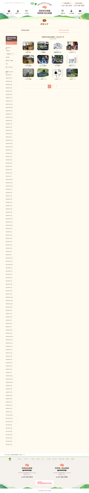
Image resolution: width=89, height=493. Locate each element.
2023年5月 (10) (9, 202)
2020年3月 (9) (9, 326)
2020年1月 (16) (9, 333)
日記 (7, 63)
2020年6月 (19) (9, 316)
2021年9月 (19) (9, 267)
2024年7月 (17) (9, 156)
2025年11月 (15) (9, 104)
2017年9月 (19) (9, 424)
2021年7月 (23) (9, 274)
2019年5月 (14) (9, 359)
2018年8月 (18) (9, 388)
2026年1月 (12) (9, 97)
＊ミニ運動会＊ (43, 52)
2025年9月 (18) (9, 110)
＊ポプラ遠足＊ (57, 65)
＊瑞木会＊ (8, 50)
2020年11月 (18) (9, 300)
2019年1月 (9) (9, 372)
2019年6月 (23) (9, 356)
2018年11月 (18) (9, 379)
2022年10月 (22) (9, 225)
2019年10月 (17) (9, 343)
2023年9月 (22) (9, 189)
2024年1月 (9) (9, 176)
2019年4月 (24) (9, 362)
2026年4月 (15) (9, 87)
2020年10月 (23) (9, 303)
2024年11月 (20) (9, 143)
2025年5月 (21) (9, 123)
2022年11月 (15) (9, 222)
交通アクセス (27, 474)
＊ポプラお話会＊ (28, 65)
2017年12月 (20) (9, 415)
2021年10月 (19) (9, 264)
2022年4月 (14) (9, 244)
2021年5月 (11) (9, 280)
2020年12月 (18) (9, 297)
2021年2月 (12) (9, 290)
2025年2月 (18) (9, 133)
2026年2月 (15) (9, 94)
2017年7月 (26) (9, 431)
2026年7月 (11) (9, 78)
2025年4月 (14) (9, 127)
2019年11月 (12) (9, 339)
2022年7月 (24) (9, 235)
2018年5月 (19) (9, 398)
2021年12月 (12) (9, 258)
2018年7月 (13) (9, 392)
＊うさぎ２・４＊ (72, 79)
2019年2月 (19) (9, 369)
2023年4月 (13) (9, 205)
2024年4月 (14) (9, 166)
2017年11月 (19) (9, 418)
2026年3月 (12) (9, 91)
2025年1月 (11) (9, 136)
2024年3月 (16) (9, 169)
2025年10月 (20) (9, 107)
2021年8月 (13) (9, 271)
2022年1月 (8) (9, 254)
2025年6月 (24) (9, 120)
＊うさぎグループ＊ (72, 52)
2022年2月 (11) (9, 251)
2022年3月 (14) (9, 248)
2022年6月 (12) (9, 238)
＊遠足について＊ (72, 65)
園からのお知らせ (9, 67)
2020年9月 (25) (9, 307)
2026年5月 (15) (9, 84)
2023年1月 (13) (9, 215)
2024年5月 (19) (9, 163)
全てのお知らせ (10, 43)
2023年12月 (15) (9, 179)
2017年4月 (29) (9, 441)
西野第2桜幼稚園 (64, 30)
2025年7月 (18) (9, 117)
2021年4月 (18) (9, 284)
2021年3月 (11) (9, 287)
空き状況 (7, 57)
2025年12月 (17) (9, 100)
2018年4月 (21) (9, 402)
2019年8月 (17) (9, 349)
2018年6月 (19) (9, 395)
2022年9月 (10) (9, 228)
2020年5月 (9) (9, 320)
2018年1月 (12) (9, 411)
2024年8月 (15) (9, 153)
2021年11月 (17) (9, 261)
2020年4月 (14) (9, 323)
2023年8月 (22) (9, 192)
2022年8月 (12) (9, 231)
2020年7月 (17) (9, 313)
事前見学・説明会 (9, 60)
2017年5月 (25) (9, 437)
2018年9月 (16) (9, 385)
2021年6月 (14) (9, 277)
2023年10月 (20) (9, 186)
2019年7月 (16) (9, 352)
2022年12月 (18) (9, 218)
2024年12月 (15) (9, 140)
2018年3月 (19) (9, 405)
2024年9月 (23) (9, 150)
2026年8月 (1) (9, 74)
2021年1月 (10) (9, 294)
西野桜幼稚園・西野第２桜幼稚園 (45, 490)
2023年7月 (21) (9, 195)
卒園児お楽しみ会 (57, 52)
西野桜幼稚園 (25, 30)
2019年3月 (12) (9, 366)
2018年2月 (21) (9, 408)
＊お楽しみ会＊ (28, 52)
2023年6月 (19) (9, 199)
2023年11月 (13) (9, 182)
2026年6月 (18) (9, 81)
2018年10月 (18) (9, 382)
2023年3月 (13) (9, 208)
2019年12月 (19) (9, 336)
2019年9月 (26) (9, 346)
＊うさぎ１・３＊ (43, 79)
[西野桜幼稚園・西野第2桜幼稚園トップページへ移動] (5, 454)
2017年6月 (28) (9, 434)
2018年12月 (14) (9, 375)
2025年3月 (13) (9, 130)
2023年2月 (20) (9, 212)
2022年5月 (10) (9, 241)
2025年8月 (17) (9, 114)
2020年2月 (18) (9, 330)
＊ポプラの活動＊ (28, 79)
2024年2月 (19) (9, 172)
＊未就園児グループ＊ (10, 54)
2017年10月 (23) (9, 421)
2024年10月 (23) (9, 146)
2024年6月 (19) (9, 159)
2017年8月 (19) (9, 428)
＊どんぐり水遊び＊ (43, 65)
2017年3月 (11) (9, 444)
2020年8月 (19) (9, 310)
